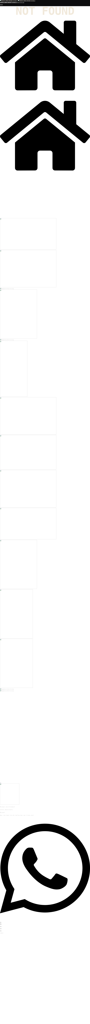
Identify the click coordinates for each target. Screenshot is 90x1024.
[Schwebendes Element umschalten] (0, 922)
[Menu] (1, 4)
